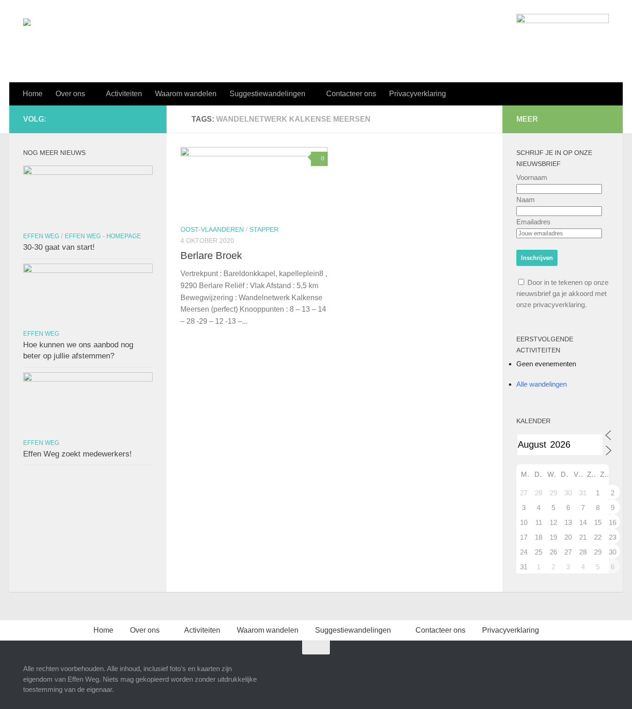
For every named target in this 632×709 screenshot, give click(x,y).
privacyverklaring (559, 304)
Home (33, 94)
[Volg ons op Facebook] (117, 118)
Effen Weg (41, 236)
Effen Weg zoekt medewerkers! (77, 454)
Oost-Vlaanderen (212, 229)
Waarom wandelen (186, 94)
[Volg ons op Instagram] (132, 118)
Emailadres (533, 222)
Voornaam (531, 177)
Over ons (70, 94)
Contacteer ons (351, 94)
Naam (525, 199)
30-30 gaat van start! (59, 247)
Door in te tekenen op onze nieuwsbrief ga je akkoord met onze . (562, 293)
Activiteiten (124, 94)
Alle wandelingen (541, 384)
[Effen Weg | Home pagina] (73, 37)
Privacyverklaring (417, 94)
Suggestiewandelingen (267, 94)
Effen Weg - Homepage (103, 236)
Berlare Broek (211, 255)
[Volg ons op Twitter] (147, 118)
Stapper (264, 229)
